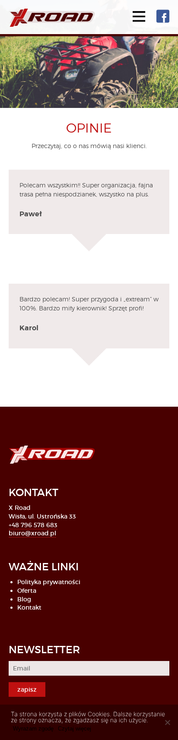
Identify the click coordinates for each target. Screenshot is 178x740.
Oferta (26, 591)
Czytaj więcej (74, 728)
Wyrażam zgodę (33, 728)
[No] (167, 722)
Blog (24, 599)
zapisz (27, 689)
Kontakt (29, 607)
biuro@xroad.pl (32, 533)
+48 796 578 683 (33, 525)
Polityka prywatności (48, 582)
